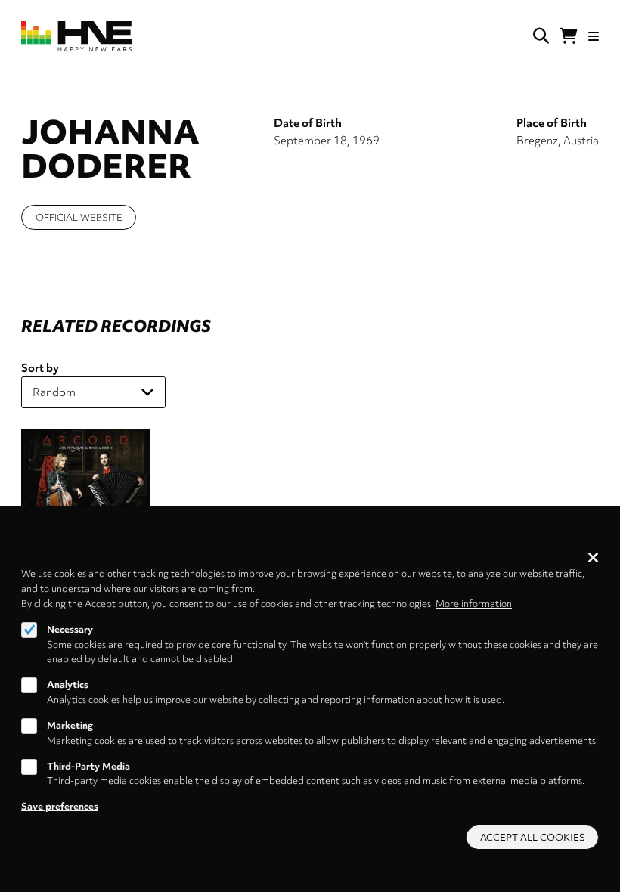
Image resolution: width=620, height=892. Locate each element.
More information (474, 603)
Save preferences (59, 806)
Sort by (40, 368)
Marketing (70, 725)
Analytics (67, 684)
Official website (79, 217)
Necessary (70, 629)
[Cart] (569, 36)
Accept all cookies (532, 837)
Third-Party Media (88, 766)
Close (593, 557)
